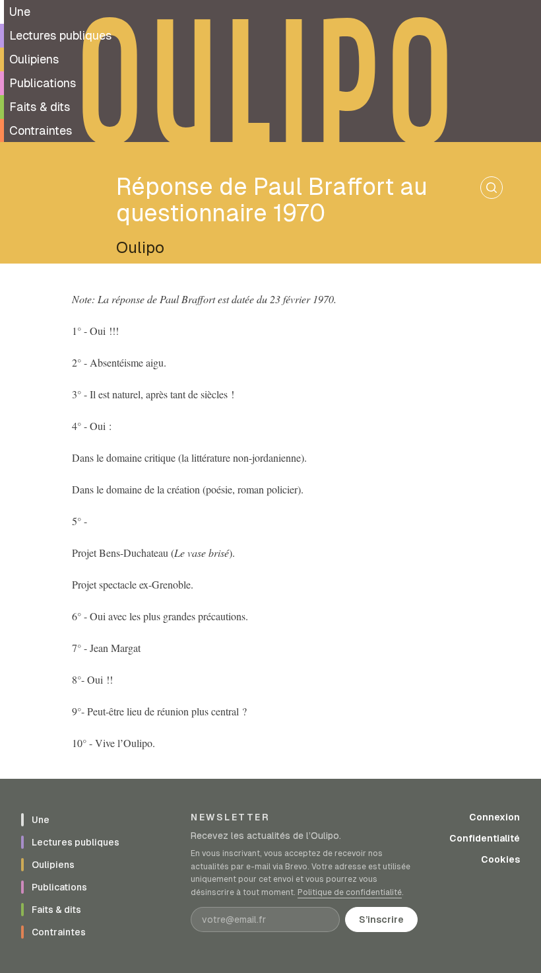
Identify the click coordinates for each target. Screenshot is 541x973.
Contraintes (40, 130)
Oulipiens (34, 59)
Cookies (500, 859)
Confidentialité (484, 838)
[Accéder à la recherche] (491, 187)
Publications (42, 83)
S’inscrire (381, 919)
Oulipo (140, 247)
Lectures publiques (60, 35)
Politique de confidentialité (350, 892)
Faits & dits (39, 107)
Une (19, 11)
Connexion (494, 817)
